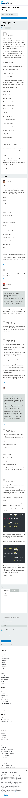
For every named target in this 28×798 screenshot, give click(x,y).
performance (7, 27)
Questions (15, 8)
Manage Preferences (5, 795)
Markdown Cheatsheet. (8, 621)
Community (5, 8)
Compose (6, 590)
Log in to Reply (6, 641)
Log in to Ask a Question (14, 18)
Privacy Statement (16, 791)
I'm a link (2, 630)
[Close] (26, 770)
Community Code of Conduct (6, 644)
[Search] (16, 14)
